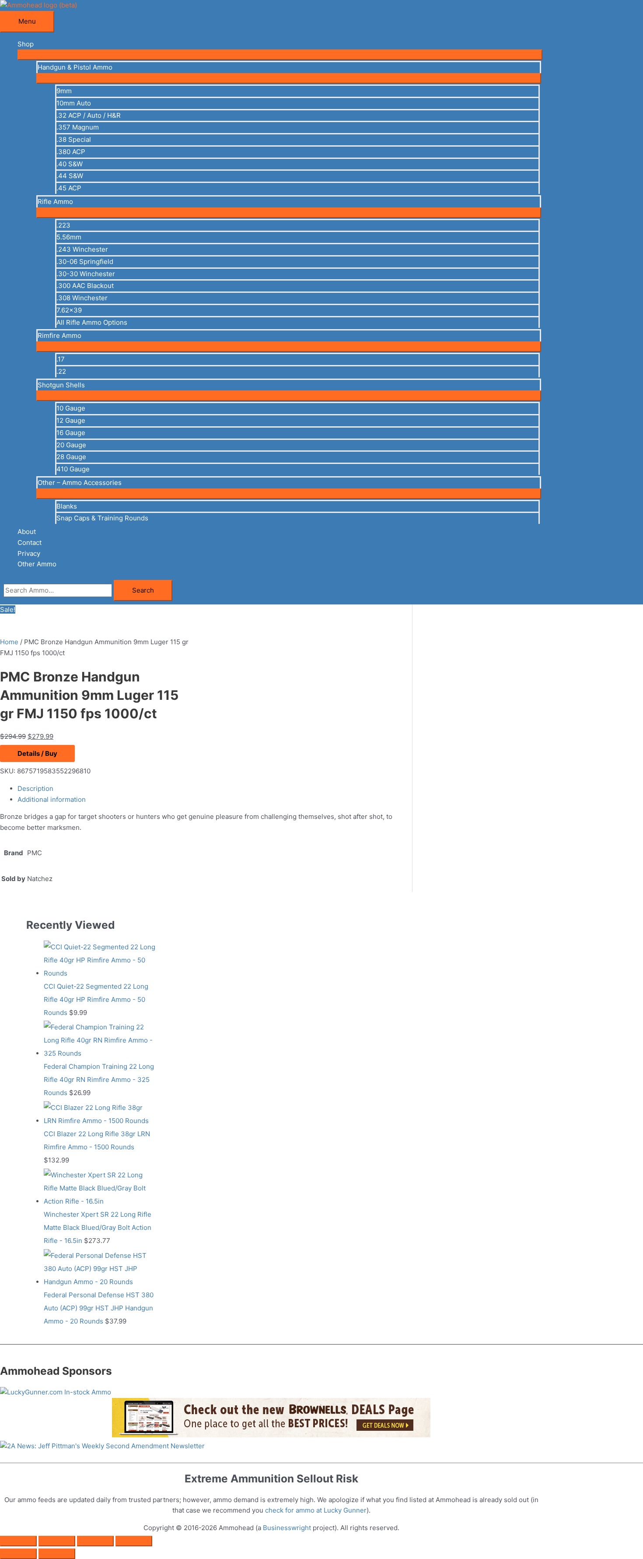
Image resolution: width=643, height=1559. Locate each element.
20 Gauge (71, 445)
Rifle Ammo (55, 201)
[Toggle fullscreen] (56, 1541)
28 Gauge (71, 457)
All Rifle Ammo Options (91, 322)
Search (143, 590)
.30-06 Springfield (84, 261)
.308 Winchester (82, 298)
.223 (63, 225)
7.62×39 (69, 310)
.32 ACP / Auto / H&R (88, 115)
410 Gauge (73, 469)
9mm (64, 91)
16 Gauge (70, 432)
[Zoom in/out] (18, 1541)
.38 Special (73, 139)
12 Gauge (70, 420)
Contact (29, 542)
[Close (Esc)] (133, 1541)
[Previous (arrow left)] (18, 1553)
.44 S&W (69, 176)
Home (9, 642)
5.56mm (68, 237)
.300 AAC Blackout (85, 285)
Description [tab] (35, 788)
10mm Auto (73, 103)
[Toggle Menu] (279, 54)
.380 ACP (70, 151)
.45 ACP (68, 188)
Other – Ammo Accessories (80, 482)
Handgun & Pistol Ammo (75, 67)
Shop (25, 44)
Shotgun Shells (61, 385)
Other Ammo (36, 564)
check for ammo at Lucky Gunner (316, 1510)
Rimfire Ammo (59, 335)
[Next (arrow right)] (56, 1553)
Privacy (28, 553)
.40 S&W (69, 164)
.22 (61, 371)
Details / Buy (37, 753)
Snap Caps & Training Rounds (102, 518)
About (26, 531)
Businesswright (287, 1528)
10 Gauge (70, 408)
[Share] (95, 1541)
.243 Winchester (82, 249)
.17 (60, 359)
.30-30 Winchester (85, 274)
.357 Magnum (77, 127)
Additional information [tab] (51, 799)
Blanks (66, 506)
